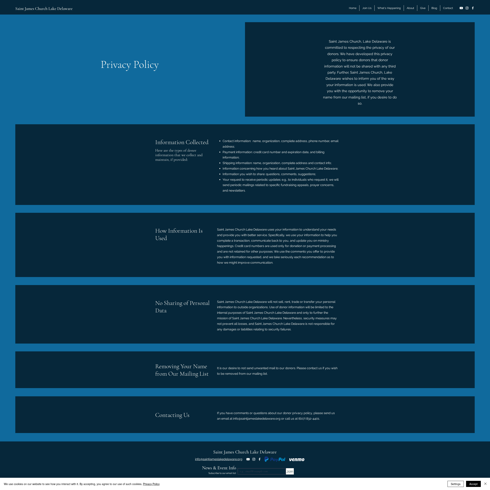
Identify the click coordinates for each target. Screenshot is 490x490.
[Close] (485, 484)
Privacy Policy (151, 484)
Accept (473, 484)
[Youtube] (461, 8)
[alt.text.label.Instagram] (467, 8)
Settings (456, 484)
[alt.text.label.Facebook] (473, 8)
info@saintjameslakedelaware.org (256, 418)
